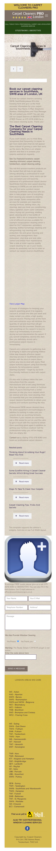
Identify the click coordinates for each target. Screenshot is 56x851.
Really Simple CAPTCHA (27, 648)
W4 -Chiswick (15, 804)
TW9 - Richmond (16, 756)
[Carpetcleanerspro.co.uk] (28, 16)
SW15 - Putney (15, 777)
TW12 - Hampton (16, 791)
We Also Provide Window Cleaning (20, 635)
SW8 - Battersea (16, 796)
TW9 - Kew (14, 754)
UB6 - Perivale (15, 772)
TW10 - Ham (14, 737)
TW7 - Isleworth (16, 744)
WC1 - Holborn (15, 707)
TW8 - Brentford (16, 710)
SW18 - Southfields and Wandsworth (25, 789)
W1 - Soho (13, 769)
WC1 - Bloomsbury (17, 705)
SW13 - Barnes (15, 697)
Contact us (14, 438)
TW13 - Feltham (16, 729)
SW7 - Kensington (17, 747)
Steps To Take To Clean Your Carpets (26, 489)
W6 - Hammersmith (17, 739)
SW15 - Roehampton (18, 700)
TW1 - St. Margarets (17, 799)
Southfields (20, 101)
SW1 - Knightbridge (17, 761)
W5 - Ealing (14, 724)
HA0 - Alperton (15, 695)
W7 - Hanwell (15, 742)
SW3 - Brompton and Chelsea (22, 713)
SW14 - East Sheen (17, 726)
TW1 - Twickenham (17, 734)
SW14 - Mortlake (16, 801)
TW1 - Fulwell (15, 794)
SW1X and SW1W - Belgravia (21, 702)
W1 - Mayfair (14, 766)
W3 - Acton (14, 692)
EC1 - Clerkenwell (16, 807)
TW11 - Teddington (17, 786)
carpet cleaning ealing (30, 164)
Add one (21, 530)
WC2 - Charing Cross (18, 715)
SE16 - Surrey (15, 783)
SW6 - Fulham (15, 732)
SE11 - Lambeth (15, 764)
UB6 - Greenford (16, 774)
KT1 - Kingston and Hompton (21, 759)
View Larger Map (17, 304)
